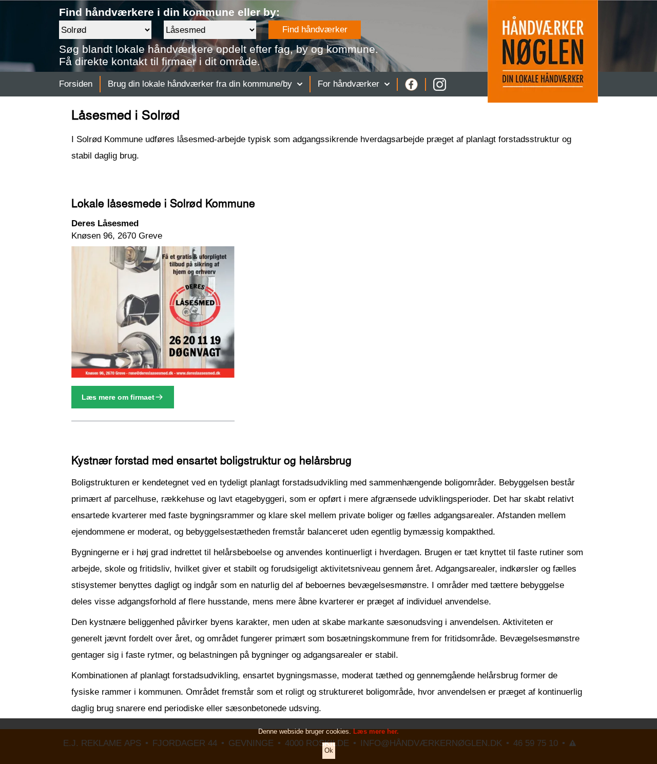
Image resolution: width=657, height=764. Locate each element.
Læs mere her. (376, 731)
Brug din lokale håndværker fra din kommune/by (200, 84)
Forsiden (75, 84)
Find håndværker (314, 29)
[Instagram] (439, 84)
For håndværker (348, 84)
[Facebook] (411, 84)
